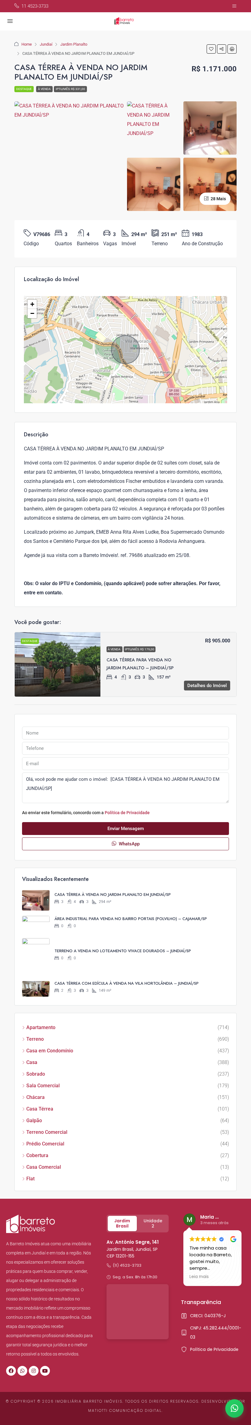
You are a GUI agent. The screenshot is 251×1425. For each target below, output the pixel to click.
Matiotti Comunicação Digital (125, 1410)
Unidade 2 (153, 1223)
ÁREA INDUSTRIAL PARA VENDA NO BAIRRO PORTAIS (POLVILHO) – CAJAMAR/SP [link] (130, 919)
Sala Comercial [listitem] (43, 1085)
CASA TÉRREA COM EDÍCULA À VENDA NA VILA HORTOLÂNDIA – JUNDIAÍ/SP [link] (126, 983)
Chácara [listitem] (35, 1097)
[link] (57, 664)
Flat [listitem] (30, 1179)
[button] (211, 49)
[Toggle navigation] (234, 6)
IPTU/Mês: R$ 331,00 (70, 89)
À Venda (44, 89)
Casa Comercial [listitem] (43, 1167)
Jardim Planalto (73, 44)
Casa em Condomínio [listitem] (49, 1051)
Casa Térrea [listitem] (39, 1109)
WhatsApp (129, 844)
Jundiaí (46, 44)
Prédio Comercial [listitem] (45, 1144)
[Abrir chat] (234, 1408)
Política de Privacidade (127, 812)
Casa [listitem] (31, 1062)
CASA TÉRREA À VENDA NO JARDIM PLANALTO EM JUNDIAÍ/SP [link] (112, 894)
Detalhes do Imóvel (207, 685)
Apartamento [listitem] (40, 1027)
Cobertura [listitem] (37, 1155)
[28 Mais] (210, 184)
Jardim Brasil (122, 1223)
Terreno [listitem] (35, 1039)
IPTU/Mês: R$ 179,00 (139, 649)
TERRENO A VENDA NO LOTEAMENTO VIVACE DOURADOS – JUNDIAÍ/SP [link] (122, 951)
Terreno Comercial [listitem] (46, 1132)
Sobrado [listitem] (35, 1074)
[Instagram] (34, 1371)
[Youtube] (45, 1371)
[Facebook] (11, 1371)
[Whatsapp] (22, 1371)
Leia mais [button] (199, 1277)
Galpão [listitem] (34, 1120)
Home (26, 44)
